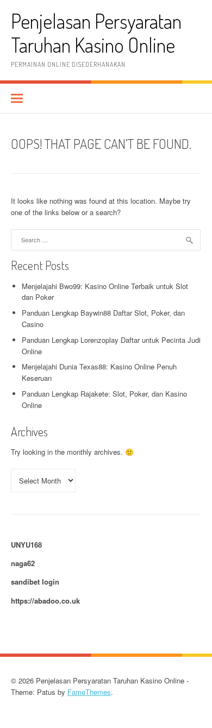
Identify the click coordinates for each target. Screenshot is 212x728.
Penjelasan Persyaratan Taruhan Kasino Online (96, 33)
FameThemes (89, 692)
